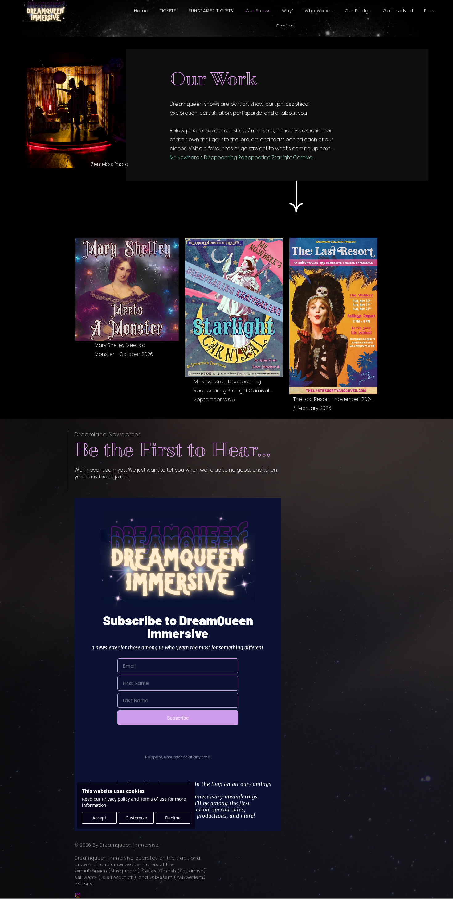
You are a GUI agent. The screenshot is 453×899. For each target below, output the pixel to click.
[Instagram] (78, 895)
